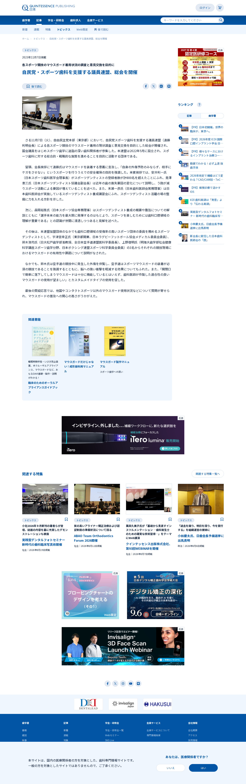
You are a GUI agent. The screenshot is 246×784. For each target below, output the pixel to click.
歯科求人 (75, 20)
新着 (25, 29)
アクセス (192, 735)
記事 (39, 20)
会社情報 (192, 722)
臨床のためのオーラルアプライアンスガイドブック (43, 387)
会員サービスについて (158, 730)
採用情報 (192, 740)
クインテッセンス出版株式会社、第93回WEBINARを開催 (149, 546)
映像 (24, 740)
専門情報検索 (153, 735)
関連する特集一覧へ (208, 474)
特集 (48, 29)
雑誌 (24, 735)
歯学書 (26, 20)
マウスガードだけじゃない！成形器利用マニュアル (79, 366)
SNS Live (109, 740)
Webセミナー (112, 735)
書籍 (24, 730)
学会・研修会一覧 (114, 730)
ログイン (205, 8)
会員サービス (95, 20)
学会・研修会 (56, 20)
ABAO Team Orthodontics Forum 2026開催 (93, 538)
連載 (36, 29)
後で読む (103, 29)
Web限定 (82, 29)
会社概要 (192, 730)
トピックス (63, 29)
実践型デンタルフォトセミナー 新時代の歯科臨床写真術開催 (43, 542)
